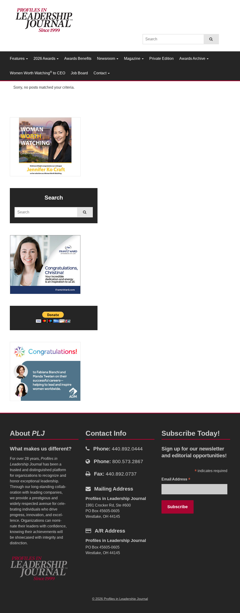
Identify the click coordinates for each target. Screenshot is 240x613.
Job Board (79, 73)
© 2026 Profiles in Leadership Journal (120, 599)
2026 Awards (45, 59)
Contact (100, 73)
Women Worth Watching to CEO (37, 72)
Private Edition (161, 59)
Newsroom (106, 59)
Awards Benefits (77, 59)
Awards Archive (192, 59)
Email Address (175, 480)
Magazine (132, 59)
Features (18, 59)
